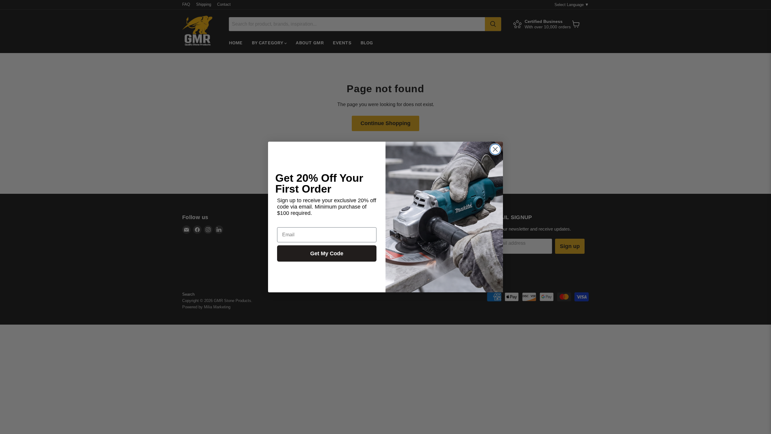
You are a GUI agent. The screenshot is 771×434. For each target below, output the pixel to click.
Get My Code (326, 253)
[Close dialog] (495, 149)
